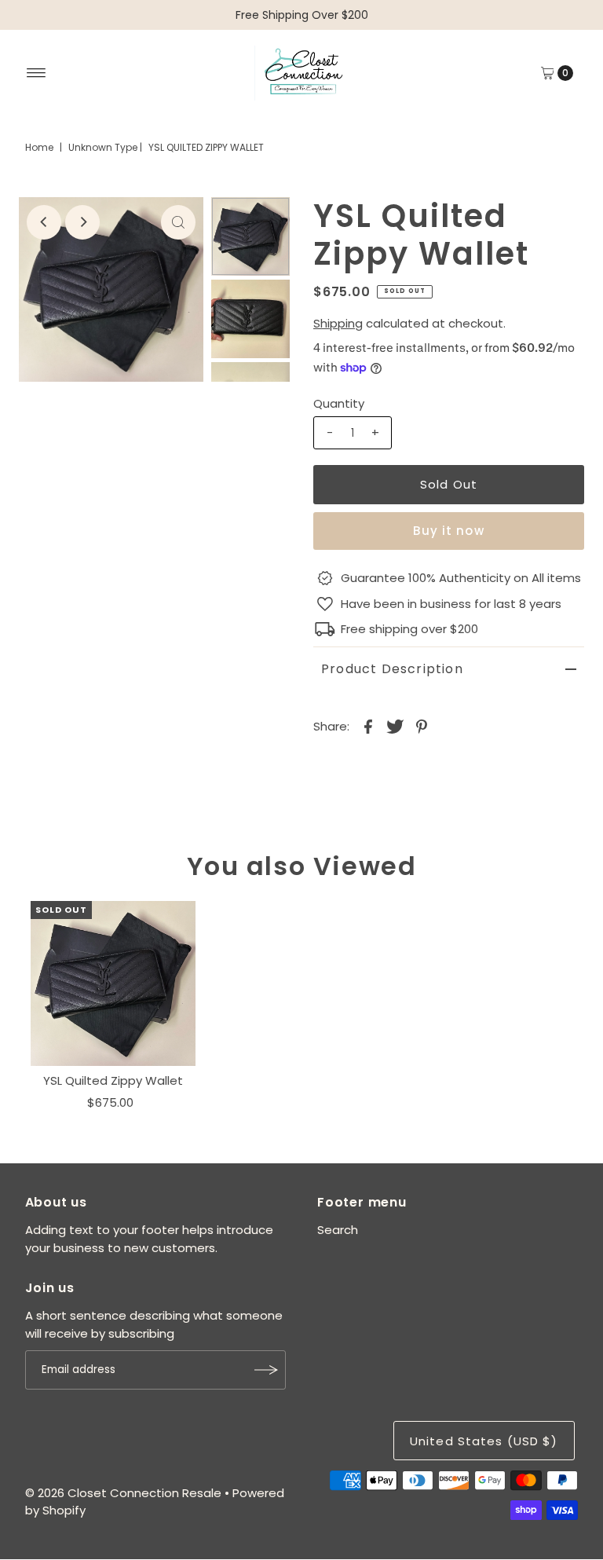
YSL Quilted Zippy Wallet (113, 1080)
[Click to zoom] (178, 222)
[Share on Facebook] (368, 726)
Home (39, 147)
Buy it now (448, 530)
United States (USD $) (484, 1441)
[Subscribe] (266, 1370)
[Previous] (44, 222)
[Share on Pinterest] (421, 726)
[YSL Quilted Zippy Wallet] (113, 983)
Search (337, 1229)
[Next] (82, 222)
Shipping (338, 323)
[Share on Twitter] (395, 726)
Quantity (338, 403)
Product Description (392, 669)
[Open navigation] (36, 73)
